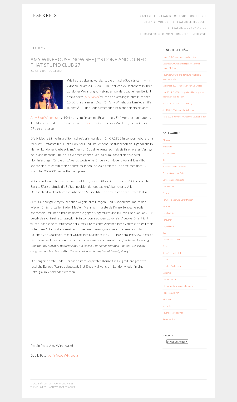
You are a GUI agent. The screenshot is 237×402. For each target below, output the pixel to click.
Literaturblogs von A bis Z (187, 28)
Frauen (166, 193)
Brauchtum (168, 146)
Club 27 (85, 123)
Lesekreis (43, 15)
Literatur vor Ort (157, 22)
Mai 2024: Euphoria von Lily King (177, 103)
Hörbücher (167, 219)
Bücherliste (198, 16)
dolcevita (55, 71)
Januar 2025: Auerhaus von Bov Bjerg (179, 57)
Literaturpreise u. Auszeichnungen (164, 34)
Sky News (92, 97)
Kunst (165, 259)
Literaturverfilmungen (190, 22)
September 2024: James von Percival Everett (182, 85)
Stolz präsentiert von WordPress (51, 383)
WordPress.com (64, 387)
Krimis (165, 246)
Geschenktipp (169, 213)
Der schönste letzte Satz (173, 180)
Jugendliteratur (169, 226)
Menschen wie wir (171, 292)
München (167, 299)
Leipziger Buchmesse (172, 266)
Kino (164, 233)
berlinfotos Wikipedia (63, 355)
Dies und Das (169, 186)
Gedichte (166, 206)
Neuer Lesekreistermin (173, 312)
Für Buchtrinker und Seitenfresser (178, 200)
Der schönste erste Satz (173, 173)
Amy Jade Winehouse (45, 117)
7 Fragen (165, 16)
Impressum (199, 34)
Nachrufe (167, 306)
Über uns (180, 16)
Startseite (148, 16)
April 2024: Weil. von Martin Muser (178, 110)
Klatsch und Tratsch (171, 239)
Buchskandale (169, 153)
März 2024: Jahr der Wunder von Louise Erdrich (184, 116)
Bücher (166, 160)
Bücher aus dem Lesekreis (174, 166)
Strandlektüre (169, 319)
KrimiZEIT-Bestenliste (172, 253)
